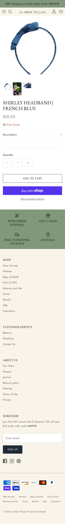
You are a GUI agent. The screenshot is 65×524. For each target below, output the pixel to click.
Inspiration (9, 311)
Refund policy (11, 383)
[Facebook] (5, 461)
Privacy (7, 400)
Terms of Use (10, 394)
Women (7, 271)
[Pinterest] (19, 461)
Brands (7, 300)
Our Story (8, 366)
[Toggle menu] (4, 11)
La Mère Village (18, 511)
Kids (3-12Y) (10, 283)
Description (10, 135)
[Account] (53, 11)
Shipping (8, 338)
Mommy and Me (12, 288)
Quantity (8, 155)
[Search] (12, 11)
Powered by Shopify (36, 511)
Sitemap (7, 388)
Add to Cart (32, 178)
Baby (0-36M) (11, 277)
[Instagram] (12, 461)
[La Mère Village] (32, 11)
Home (6, 294)
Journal (7, 377)
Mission (7, 372)
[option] (32, 48)
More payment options (32, 199)
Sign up (13, 449)
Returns (7, 333)
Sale (5, 305)
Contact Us (9, 344)
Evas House (13, 125)
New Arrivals (10, 266)
